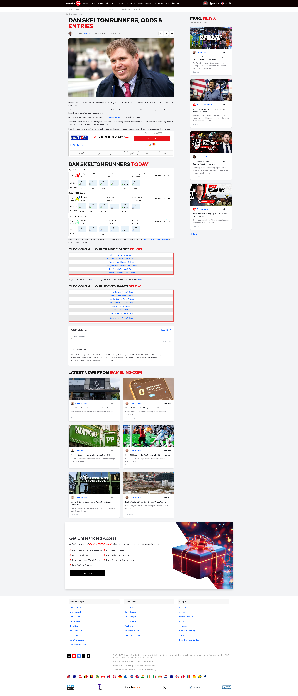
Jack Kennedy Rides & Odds (121, 318)
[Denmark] (114, 676)
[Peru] (183, 676)
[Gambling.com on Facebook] (79, 663)
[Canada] (103, 676)
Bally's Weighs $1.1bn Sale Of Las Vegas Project (146, 502)
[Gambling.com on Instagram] (83, 663)
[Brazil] (97, 676)
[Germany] (120, 676)
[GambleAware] (132, 687)
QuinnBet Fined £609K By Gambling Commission (146, 408)
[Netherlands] (165, 676)
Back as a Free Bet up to (112, 136)
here (139, 279)
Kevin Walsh (87, 34)
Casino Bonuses (130, 612)
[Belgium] (86, 676)
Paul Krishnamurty (204, 105)
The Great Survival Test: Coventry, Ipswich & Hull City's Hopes (208, 58)
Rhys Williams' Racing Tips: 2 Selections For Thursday (210, 215)
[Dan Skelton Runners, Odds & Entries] (68, 676)
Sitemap (182, 635)
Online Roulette (130, 621)
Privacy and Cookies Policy (145, 665)
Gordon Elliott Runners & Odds (121, 262)
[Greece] (125, 676)
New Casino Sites (76, 631)
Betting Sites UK (75, 617)
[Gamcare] (99, 687)
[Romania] (188, 676)
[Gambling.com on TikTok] (88, 663)
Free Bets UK (129, 626)
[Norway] (177, 676)
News (80, 14)
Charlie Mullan (81, 403)
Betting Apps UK (75, 621)
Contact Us (183, 621)
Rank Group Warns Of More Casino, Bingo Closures (93, 408)
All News (193, 234)
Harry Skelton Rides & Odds (121, 313)
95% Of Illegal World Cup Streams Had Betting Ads (147, 455)
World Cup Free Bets (77, 640)
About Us (182, 607)
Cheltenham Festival (113, 117)
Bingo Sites (74, 626)
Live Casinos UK (75, 612)
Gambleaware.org (94, 152)
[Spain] (194, 676)
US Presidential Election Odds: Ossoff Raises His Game (209, 110)
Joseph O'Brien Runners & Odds (121, 272)
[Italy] (154, 676)
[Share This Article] (160, 33)
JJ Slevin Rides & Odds (121, 310)
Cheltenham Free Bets (78, 645)
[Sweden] (200, 676)
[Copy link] (172, 33)
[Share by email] (166, 33)
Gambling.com (71, 14)
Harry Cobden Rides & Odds (121, 292)
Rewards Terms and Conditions (189, 640)
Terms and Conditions (122, 665)
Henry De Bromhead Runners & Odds (121, 265)
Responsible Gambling (187, 631)
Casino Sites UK (75, 607)
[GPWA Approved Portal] (226, 687)
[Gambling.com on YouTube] (74, 663)
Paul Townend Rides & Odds (121, 302)
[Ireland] (148, 676)
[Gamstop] (70, 687)
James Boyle (202, 157)
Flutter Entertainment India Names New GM (90, 455)
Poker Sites (74, 635)
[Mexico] (160, 676)
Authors (182, 612)
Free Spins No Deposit (132, 635)
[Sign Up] (205, 3)
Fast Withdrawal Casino (133, 631)
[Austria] (80, 676)
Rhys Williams (202, 209)
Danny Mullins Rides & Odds (121, 295)
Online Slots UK (130, 607)
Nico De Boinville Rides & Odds (121, 299)
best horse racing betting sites (155, 239)
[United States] (205, 676)
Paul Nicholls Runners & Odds (121, 269)
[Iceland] (131, 676)
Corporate (183, 626)
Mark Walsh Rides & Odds (121, 306)
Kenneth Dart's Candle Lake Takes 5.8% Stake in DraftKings (92, 503)
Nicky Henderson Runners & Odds (121, 258)
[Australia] (74, 676)
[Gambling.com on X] (69, 663)
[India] (143, 676)
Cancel (165, 341)
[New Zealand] (171, 676)
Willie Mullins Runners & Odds (121, 255)
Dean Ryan (79, 451)
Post (170, 341)
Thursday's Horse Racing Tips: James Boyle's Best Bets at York (209, 162)
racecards (94, 279)
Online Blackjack (130, 617)
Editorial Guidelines (186, 617)
